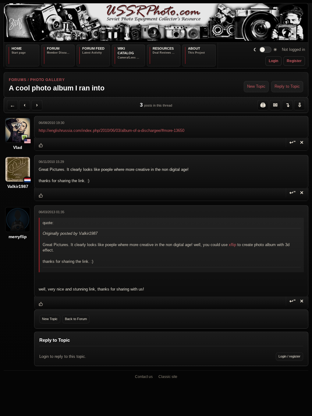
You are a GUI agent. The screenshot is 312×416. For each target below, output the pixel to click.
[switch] (265, 50)
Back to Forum (76, 319)
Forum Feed (93, 48)
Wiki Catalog (126, 51)
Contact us (144, 377)
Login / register (289, 356)
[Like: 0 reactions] (40, 145)
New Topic (256, 86)
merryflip (18, 236)
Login (273, 61)
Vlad (17, 147)
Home (17, 48)
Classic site (167, 377)
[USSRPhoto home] (156, 22)
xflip (232, 244)
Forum (53, 48)
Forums (18, 80)
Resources (163, 48)
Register (294, 61)
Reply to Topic (287, 86)
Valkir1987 (17, 186)
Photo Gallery (47, 80)
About (194, 48)
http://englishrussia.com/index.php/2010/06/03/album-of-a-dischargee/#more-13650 (111, 130)
